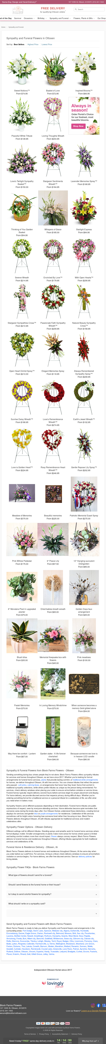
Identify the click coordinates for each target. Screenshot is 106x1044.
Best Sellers (19, 44)
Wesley (47, 941)
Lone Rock (67, 948)
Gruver (86, 951)
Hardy (46, 951)
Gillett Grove (36, 954)
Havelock (26, 948)
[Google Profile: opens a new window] (104, 1005)
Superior (39, 951)
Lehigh (40, 941)
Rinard (23, 954)
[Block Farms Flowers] (18, 10)
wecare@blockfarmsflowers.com (13, 1013)
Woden (51, 946)
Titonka (33, 941)
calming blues (33, 784)
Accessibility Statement (60, 1034)
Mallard (67, 946)
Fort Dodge (27, 930)
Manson (68, 933)
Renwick (75, 946)
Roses (54, 836)
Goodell (9, 948)
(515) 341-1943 (6, 1010)
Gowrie (64, 935)
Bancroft (40, 938)
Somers (83, 946)
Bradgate (71, 951)
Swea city (68, 938)
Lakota (29, 946)
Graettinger (38, 935)
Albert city (31, 938)
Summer (17, 18)
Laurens (9, 935)
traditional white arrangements (85, 779)
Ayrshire (83, 948)
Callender (30, 943)
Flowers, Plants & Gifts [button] (83, 18)
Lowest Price (47, 44)
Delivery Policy (76, 1034)
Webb (90, 946)
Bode (8, 943)
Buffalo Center (20, 935)
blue (36, 813)
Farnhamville (40, 943)
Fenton (9, 946)
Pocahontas (90, 933)
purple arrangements (49, 813)
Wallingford (60, 943)
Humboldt (84, 930)
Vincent (32, 951)
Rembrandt (35, 948)
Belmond (60, 933)
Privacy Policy (44, 1034)
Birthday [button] (41, 18)
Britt (74, 933)
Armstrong (10, 938)
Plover (9, 954)
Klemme (15, 941)
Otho (72, 941)
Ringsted (21, 943)
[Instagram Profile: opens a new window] (93, 1005)
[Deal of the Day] (84, 116)
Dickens (16, 946)
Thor (23, 946)
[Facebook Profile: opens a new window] (98, 1005)
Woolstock (70, 943)
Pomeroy (88, 941)
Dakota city (89, 938)
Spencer (47, 930)
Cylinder (17, 948)
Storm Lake (38, 930)
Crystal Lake (46, 948)
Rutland (9, 951)
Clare (95, 941)
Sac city (80, 933)
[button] (99, 1033)
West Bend (73, 935)
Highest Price (33, 44)
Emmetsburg (11, 933)
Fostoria (93, 951)
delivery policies (85, 856)
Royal (59, 941)
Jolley (45, 954)
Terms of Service (30, 1034)
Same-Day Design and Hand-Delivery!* (19, 2)
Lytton (14, 943)
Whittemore (58, 938)
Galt (28, 954)
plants (43, 779)
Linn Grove (89, 943)
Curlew (79, 951)
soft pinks (22, 784)
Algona (66, 930)
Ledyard (63, 951)
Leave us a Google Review (93, 1010)
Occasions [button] (28, 18)
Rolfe (8, 941)
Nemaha (91, 948)
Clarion (40, 933)
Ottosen (24, 951)
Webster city (57, 930)
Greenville (57, 948)
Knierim (16, 954)
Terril (53, 941)
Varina (51, 954)
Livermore (79, 941)
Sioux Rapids (84, 935)
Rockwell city (49, 933)
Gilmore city (78, 938)
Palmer (76, 948)
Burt (24, 938)
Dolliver (17, 951)
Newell (30, 935)
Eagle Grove (30, 933)
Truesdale (54, 951)
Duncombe (24, 941)
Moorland (80, 943)
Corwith (36, 946)
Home (3, 27)
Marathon (59, 946)
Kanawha (56, 935)
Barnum (43, 946)
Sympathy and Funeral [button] (59, 18)
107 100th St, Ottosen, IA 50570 (13, 1008)
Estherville (74, 930)
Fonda (19, 938)
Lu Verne (51, 943)
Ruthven (47, 935)
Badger (66, 941)
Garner (21, 933)
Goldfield (48, 938)
